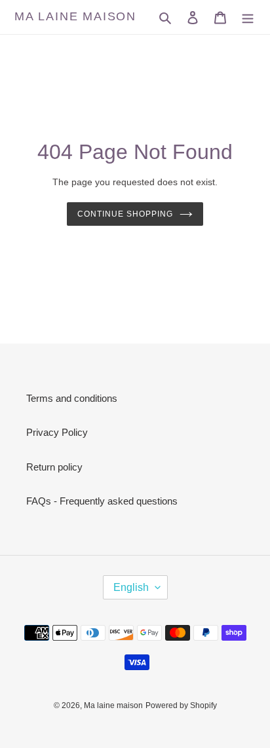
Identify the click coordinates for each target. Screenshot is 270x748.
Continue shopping (125, 214)
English (131, 587)
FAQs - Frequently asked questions (102, 501)
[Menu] (247, 17)
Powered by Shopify (181, 705)
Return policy (54, 466)
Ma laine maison (75, 16)
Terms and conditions (71, 398)
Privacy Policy (57, 432)
